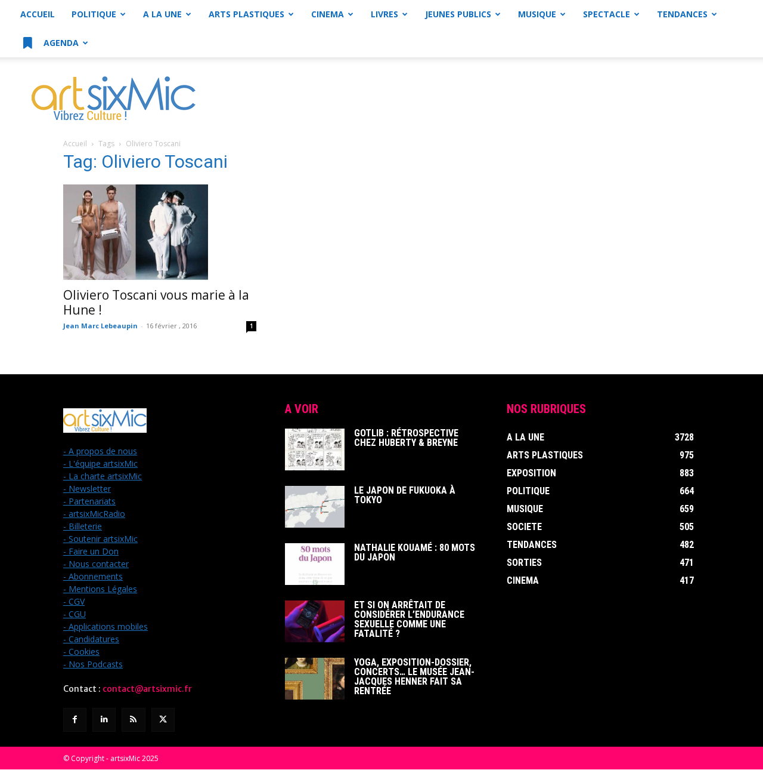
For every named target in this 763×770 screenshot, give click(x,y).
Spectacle (606, 14)
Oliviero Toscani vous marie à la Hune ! (156, 302)
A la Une (162, 14)
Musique (537, 14)
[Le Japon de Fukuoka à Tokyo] (315, 507)
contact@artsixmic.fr (147, 688)
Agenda (60, 42)
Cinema (327, 14)
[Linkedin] (104, 719)
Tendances (682, 14)
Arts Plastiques (246, 14)
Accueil (37, 14)
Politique (94, 14)
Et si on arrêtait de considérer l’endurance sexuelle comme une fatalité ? (409, 619)
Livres (384, 14)
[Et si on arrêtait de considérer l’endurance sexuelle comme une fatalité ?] (315, 621)
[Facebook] (74, 719)
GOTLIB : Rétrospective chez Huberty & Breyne (406, 437)
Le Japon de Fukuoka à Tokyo (404, 495)
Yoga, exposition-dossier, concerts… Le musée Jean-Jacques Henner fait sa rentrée (414, 677)
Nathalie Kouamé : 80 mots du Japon (414, 552)
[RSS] (133, 719)
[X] (163, 719)
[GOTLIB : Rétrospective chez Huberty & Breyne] (315, 449)
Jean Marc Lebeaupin (100, 325)
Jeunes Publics (458, 14)
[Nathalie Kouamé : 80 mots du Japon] (315, 564)
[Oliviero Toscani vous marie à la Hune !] (159, 232)
